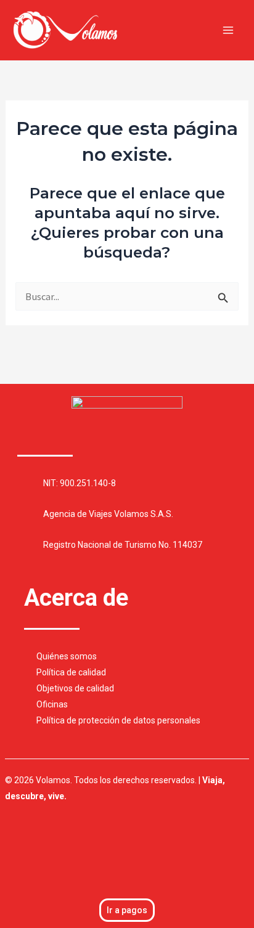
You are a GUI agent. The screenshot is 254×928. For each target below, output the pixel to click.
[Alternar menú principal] (228, 30)
